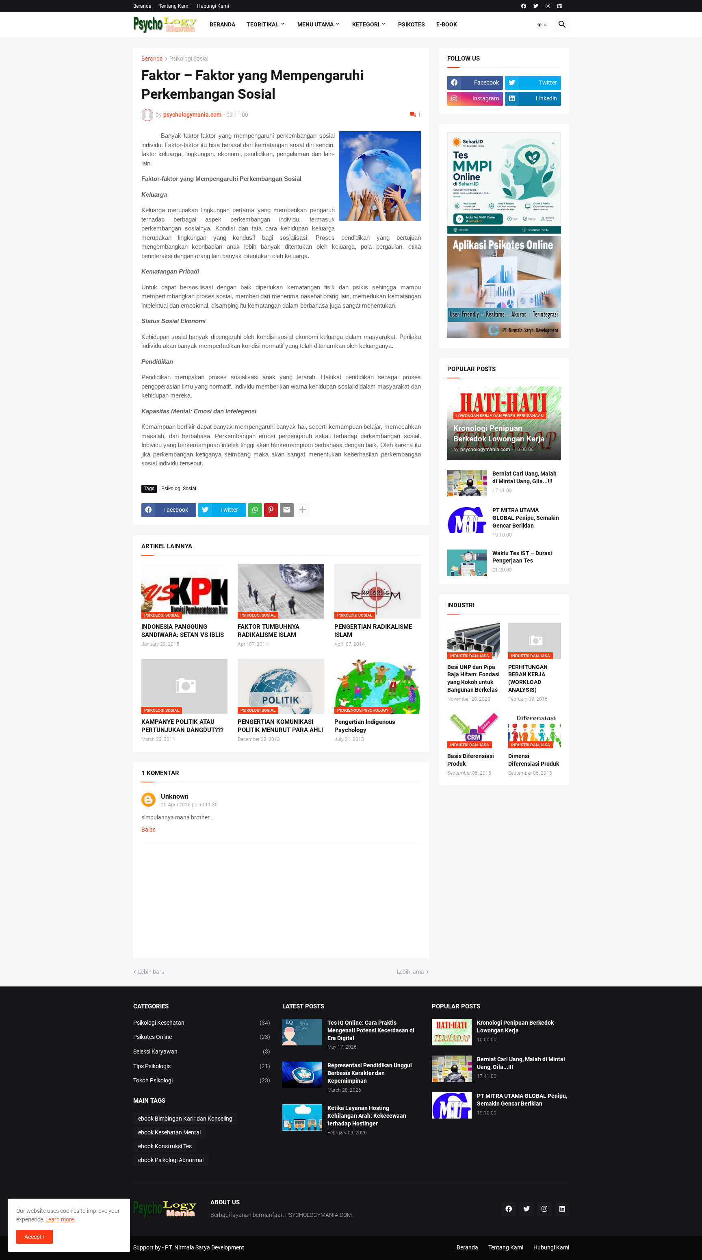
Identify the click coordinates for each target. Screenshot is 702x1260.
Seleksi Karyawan (202, 1051)
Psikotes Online (202, 1037)
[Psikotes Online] (504, 231)
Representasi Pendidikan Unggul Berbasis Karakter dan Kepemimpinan (369, 1073)
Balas (148, 829)
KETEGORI (365, 24)
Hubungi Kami (213, 6)
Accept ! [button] (34, 1237)
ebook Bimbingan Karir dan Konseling (185, 1118)
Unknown (174, 796)
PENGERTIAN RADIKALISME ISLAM (373, 631)
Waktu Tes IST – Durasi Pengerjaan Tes (522, 557)
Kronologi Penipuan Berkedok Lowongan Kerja (515, 1026)
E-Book (446, 24)
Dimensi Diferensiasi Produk (533, 760)
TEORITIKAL (263, 24)
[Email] (287, 510)
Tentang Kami (174, 6)
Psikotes (411, 24)
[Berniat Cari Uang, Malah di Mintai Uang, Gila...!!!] (467, 483)
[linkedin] (559, 6)
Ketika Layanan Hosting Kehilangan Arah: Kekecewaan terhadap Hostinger (366, 1116)
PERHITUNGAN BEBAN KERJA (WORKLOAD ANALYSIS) (528, 678)
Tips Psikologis (202, 1066)
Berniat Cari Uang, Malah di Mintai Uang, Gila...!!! (524, 477)
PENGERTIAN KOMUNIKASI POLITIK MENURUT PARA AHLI (280, 726)
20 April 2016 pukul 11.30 (189, 805)
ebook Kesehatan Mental (169, 1132)
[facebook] (523, 6)
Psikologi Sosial (188, 59)
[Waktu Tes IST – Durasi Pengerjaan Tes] (467, 563)
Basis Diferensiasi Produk (470, 760)
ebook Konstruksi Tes (165, 1146)
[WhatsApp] (255, 510)
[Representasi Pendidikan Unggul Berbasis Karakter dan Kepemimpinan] (302, 1075)
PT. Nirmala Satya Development (204, 1247)
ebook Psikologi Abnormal (171, 1160)
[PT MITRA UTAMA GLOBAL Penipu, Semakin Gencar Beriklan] (467, 519)
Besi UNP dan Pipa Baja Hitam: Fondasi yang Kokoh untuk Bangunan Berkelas (473, 678)
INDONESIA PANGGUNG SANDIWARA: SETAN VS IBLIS (182, 631)
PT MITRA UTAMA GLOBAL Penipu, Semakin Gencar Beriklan (525, 518)
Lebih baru (151, 972)
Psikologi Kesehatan (202, 1022)
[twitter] (535, 6)
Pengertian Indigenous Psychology (364, 726)
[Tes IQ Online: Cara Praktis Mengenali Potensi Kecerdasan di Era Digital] (302, 1032)
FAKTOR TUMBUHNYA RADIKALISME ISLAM (268, 631)
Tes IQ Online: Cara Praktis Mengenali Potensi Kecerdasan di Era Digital (370, 1030)
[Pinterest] (271, 510)
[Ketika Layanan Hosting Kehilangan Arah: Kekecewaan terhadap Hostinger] (302, 1117)
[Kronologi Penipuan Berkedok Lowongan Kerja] (452, 1032)
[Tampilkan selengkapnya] (303, 510)
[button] (542, 25)
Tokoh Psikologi (202, 1080)
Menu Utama (315, 24)
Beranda (142, 6)
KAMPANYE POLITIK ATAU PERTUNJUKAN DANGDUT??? (182, 726)
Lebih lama (410, 972)
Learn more (60, 1219)
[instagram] (548, 6)
